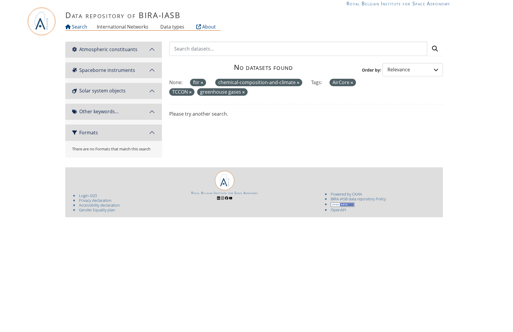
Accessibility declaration (99, 205)
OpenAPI (338, 210)
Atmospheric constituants (108, 49)
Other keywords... (98, 111)
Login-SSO (88, 195)
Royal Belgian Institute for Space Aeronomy (398, 3)
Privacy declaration (95, 200)
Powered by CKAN (346, 194)
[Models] (149, 26)
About (208, 26)
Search (79, 26)
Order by (371, 70)
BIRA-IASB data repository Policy (358, 199)
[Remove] (202, 83)
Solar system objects (102, 90)
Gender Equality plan (97, 210)
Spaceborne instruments (107, 70)
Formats (88, 132)
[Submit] (435, 49)
